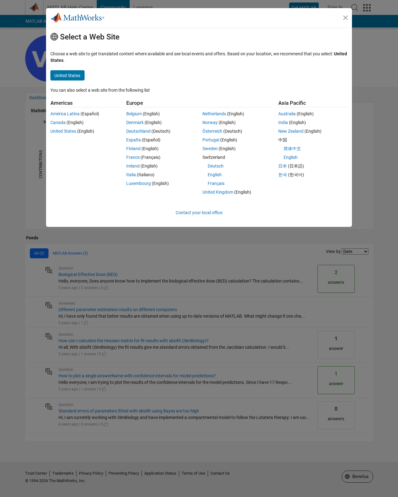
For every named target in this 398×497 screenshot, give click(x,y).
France (133, 157)
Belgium (134, 113)
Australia (287, 113)
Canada (58, 122)
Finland (133, 148)
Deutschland (138, 131)
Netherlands (214, 113)
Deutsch (216, 165)
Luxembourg (138, 183)
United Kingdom (217, 192)
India (283, 122)
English (215, 174)
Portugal (210, 139)
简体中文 (292, 148)
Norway (210, 122)
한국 (282, 174)
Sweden (210, 148)
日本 (282, 165)
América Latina (65, 113)
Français (216, 183)
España (133, 139)
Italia (131, 174)
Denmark (135, 122)
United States (63, 131)
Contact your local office (199, 212)
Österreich (212, 131)
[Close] (345, 17)
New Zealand (290, 131)
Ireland (133, 165)
